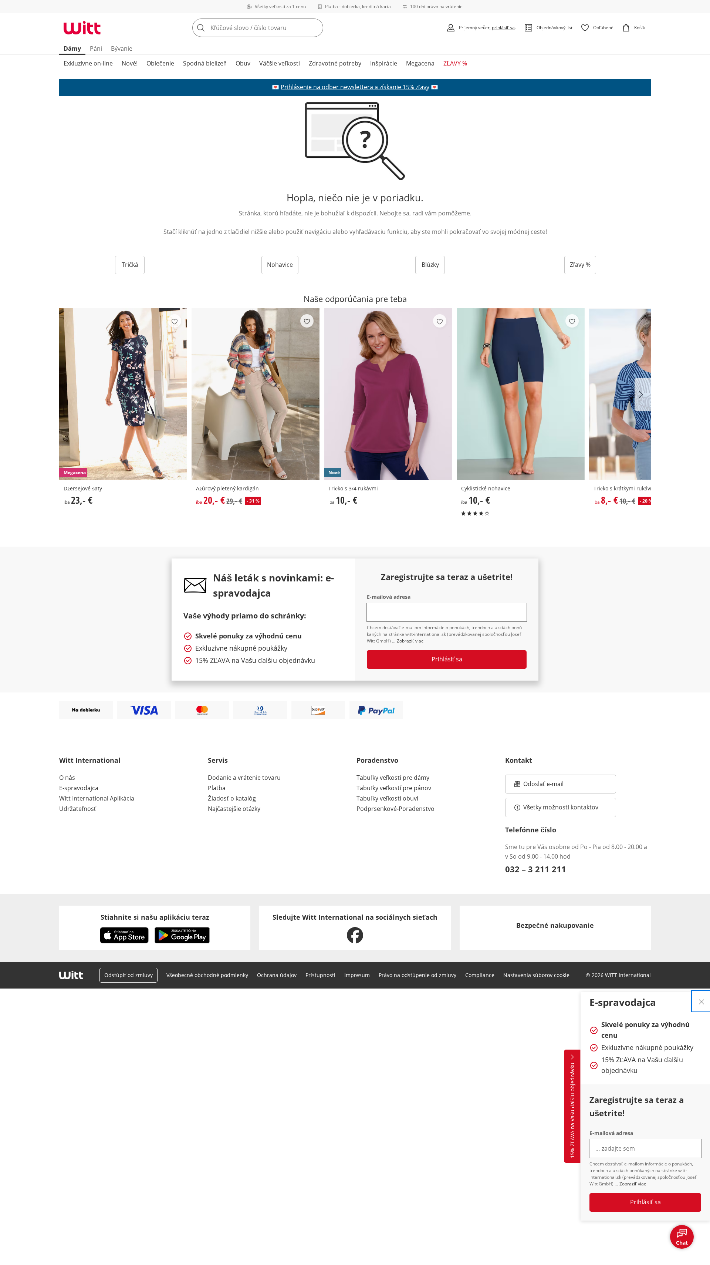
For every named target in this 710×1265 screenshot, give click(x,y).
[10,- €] (521, 394)
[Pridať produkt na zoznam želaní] (174, 321)
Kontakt (518, 760)
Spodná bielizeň (205, 63)
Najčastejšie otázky (234, 809)
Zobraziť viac (632, 1184)
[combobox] (274, 28)
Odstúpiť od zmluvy (128, 975)
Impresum (357, 975)
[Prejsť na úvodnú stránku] (82, 28)
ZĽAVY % (455, 63)
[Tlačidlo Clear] (315, 28)
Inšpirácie (383, 63)
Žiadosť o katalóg (232, 798)
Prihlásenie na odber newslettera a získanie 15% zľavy (355, 87)
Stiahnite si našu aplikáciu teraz (155, 917)
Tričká (130, 265)
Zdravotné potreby (335, 63)
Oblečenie (160, 63)
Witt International (90, 760)
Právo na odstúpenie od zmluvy (417, 975)
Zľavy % (580, 265)
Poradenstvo (377, 760)
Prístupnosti (320, 975)
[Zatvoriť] (701, 1001)
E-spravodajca (78, 788)
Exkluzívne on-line (88, 63)
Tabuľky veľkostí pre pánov (393, 788)
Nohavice (280, 265)
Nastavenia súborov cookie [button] (536, 975)
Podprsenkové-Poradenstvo (395, 809)
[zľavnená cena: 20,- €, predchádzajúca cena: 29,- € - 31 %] (256, 394)
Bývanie (121, 48)
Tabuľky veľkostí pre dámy (392, 778)
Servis (218, 760)
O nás (67, 778)
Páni (96, 48)
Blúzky (430, 265)
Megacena (420, 63)
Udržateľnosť (77, 809)
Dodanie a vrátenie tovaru (244, 778)
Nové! (130, 63)
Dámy (72, 48)
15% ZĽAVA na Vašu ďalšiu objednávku (572, 1110)
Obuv (243, 63)
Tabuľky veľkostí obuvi (387, 798)
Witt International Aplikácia (96, 798)
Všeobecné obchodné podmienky (207, 975)
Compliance (479, 975)
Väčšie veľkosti (279, 63)
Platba (217, 788)
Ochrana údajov (277, 975)
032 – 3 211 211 (535, 869)
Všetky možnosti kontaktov (560, 807)
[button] (643, 394)
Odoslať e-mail (551, 786)
